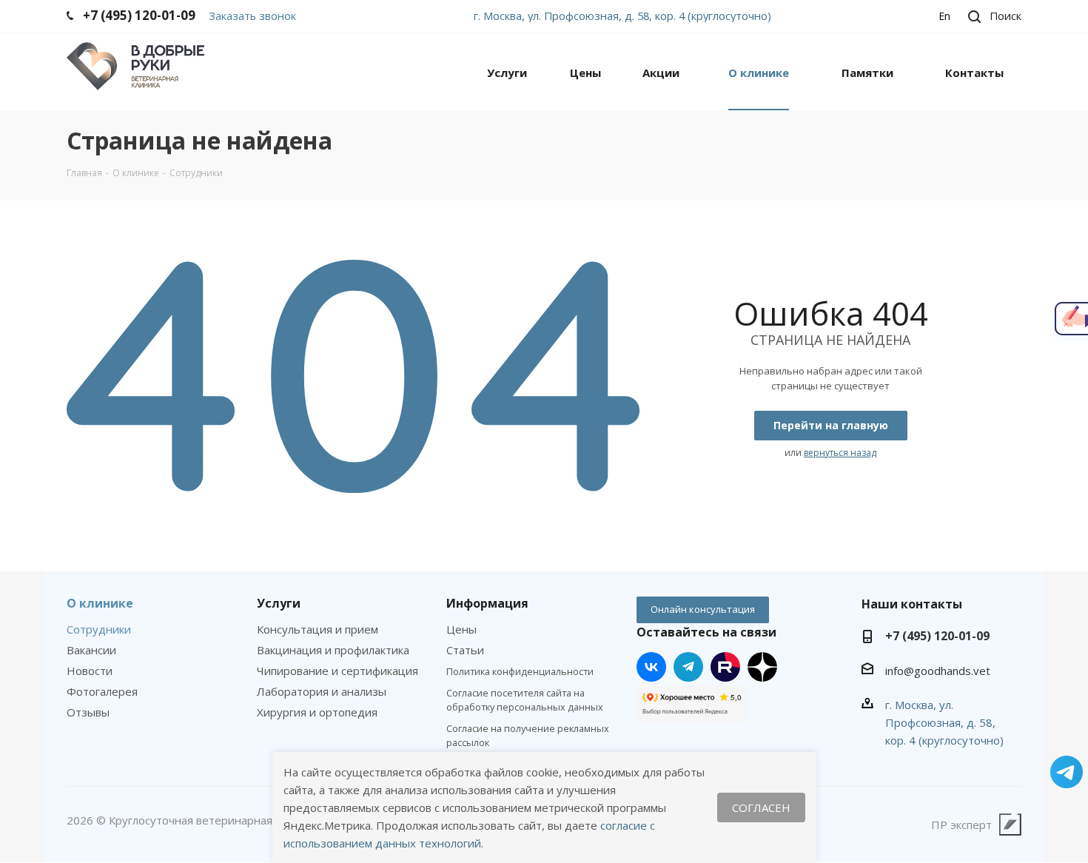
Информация (487, 603)
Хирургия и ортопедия (317, 712)
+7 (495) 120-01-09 (937, 636)
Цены (461, 629)
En (944, 16)
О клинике (100, 603)
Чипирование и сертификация (337, 670)
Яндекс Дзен (762, 667)
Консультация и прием (317, 629)
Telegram (688, 667)
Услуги (278, 603)
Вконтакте (651, 667)
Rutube (725, 667)
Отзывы (88, 712)
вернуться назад (840, 452)
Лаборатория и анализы (321, 691)
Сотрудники (99, 629)
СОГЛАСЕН (761, 807)
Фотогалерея (102, 691)
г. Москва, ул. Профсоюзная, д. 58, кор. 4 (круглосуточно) (622, 15)
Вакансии (91, 649)
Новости (90, 670)
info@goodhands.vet (937, 670)
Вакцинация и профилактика (333, 649)
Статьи (465, 649)
